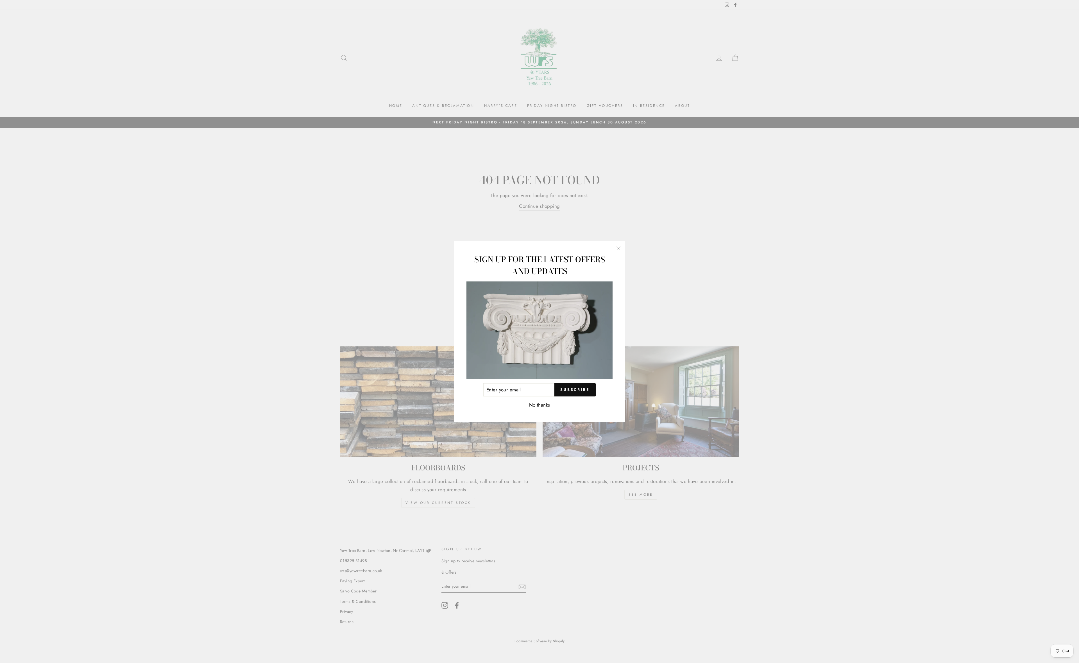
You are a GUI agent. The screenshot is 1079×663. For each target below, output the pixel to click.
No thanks (539, 405)
